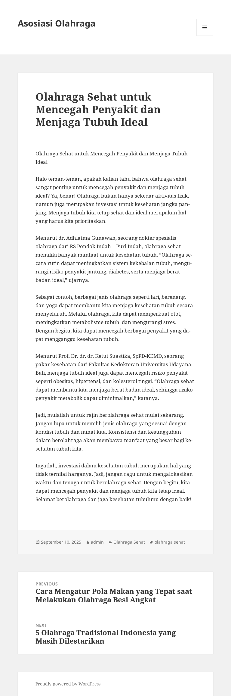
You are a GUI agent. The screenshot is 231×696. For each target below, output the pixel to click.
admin (97, 542)
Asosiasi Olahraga (57, 23)
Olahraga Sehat (129, 542)
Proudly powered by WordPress (67, 684)
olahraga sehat (170, 542)
